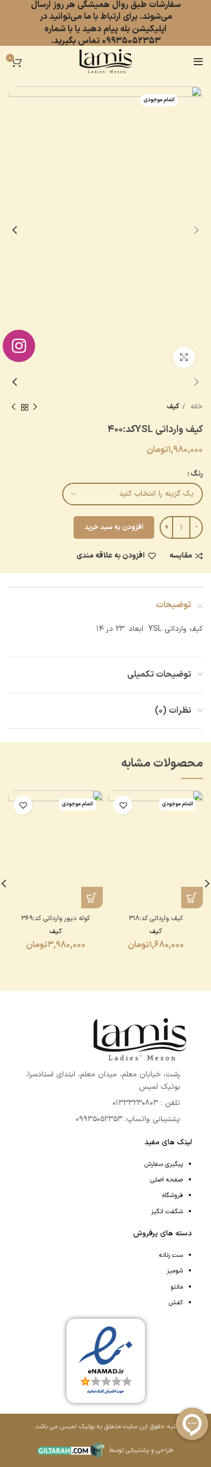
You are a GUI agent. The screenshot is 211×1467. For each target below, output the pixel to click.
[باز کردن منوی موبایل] (198, 62)
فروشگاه (172, 1195)
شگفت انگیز (167, 1211)
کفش (176, 1303)
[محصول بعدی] (13, 407)
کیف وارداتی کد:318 (156, 918)
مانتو (176, 1287)
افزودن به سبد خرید (113, 527)
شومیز (175, 1271)
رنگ (196, 473)
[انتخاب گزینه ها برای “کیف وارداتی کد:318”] (192, 897)
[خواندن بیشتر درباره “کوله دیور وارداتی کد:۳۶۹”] (92, 897)
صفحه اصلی (166, 1180)
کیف (173, 406)
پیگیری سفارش (163, 1164)
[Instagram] (19, 346)
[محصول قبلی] (35, 407)
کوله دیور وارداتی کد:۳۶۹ (55, 918)
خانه (195, 406)
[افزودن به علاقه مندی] (123, 805)
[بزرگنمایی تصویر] (184, 357)
